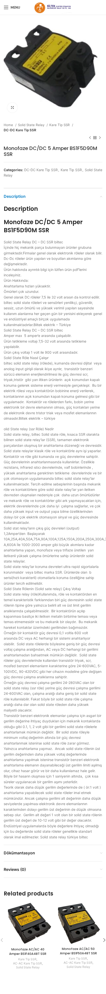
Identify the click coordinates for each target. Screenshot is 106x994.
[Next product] (99, 137)
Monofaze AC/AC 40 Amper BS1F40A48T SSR (27, 951)
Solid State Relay (31, 125)
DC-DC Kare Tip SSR (20, 130)
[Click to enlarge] (12, 108)
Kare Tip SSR (60, 125)
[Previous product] (90, 137)
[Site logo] (53, 7)
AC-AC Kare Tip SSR (27, 963)
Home (9, 125)
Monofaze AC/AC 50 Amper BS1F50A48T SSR (78, 951)
